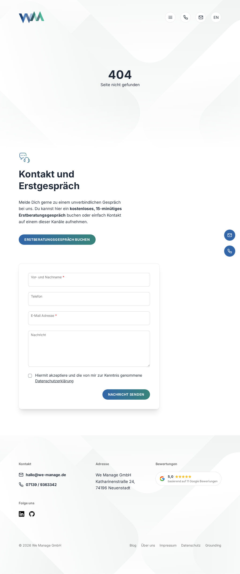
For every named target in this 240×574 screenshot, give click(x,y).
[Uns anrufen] (185, 17)
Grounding (213, 545)
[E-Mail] (229, 235)
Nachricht (38, 335)
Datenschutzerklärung (54, 381)
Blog (133, 545)
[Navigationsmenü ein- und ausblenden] (170, 17)
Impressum (168, 545)
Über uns (148, 545)
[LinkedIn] (21, 514)
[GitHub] (32, 514)
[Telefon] (229, 251)
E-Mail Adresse (44, 316)
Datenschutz (191, 545)
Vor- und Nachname (47, 277)
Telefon (36, 296)
